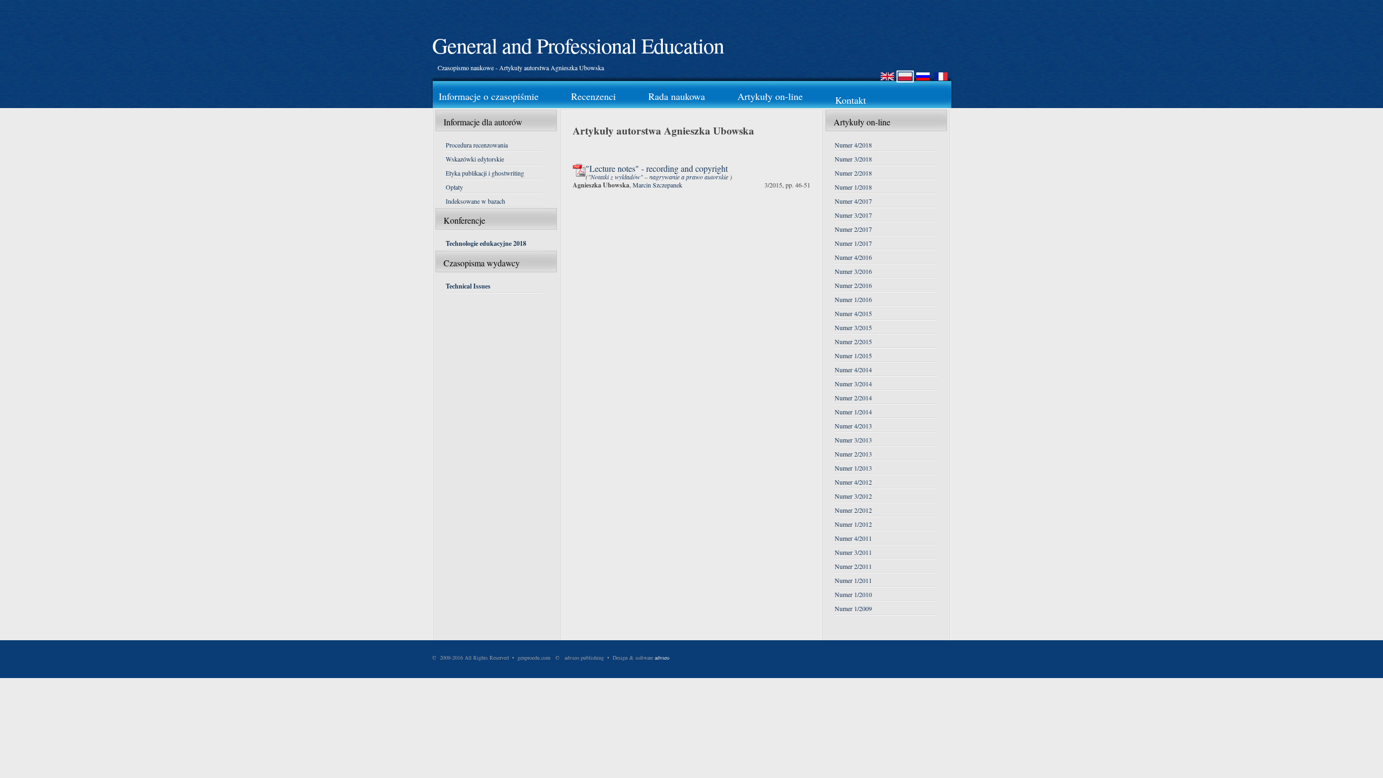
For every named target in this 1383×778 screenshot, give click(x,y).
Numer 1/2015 (853, 355)
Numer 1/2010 (853, 594)
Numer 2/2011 (853, 566)
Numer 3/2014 (853, 383)
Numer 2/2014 (853, 397)
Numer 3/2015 (853, 327)
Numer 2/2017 (853, 229)
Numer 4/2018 (853, 144)
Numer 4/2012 (853, 482)
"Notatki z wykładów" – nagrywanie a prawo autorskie (659, 176)
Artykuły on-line (770, 96)
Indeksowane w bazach (475, 201)
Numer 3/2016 (853, 271)
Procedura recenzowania (477, 144)
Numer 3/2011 (853, 552)
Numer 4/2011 (853, 538)
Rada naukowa (676, 96)
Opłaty (454, 187)
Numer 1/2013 (853, 468)
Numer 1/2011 (853, 580)
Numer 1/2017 (853, 243)
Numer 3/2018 (853, 159)
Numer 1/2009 (853, 608)
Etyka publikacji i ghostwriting (485, 173)
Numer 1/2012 (853, 524)
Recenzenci (593, 96)
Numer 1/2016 (853, 299)
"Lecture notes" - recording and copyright (657, 168)
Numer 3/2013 (853, 439)
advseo (662, 657)
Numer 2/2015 (853, 341)
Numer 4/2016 (853, 257)
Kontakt (850, 99)
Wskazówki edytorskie (475, 159)
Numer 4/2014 (853, 369)
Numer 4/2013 (853, 425)
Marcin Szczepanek (657, 184)
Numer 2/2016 (853, 285)
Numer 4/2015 (853, 313)
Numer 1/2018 (853, 187)
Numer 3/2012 (853, 496)
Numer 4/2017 (853, 201)
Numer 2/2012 (853, 510)
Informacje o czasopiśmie (489, 96)
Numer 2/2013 (853, 454)
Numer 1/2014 (853, 411)
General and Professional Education (578, 45)
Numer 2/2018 (853, 173)
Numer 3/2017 (853, 215)
